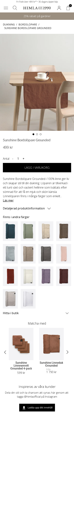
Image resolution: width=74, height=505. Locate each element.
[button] (5, 7)
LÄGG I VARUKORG (37, 168)
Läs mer (8, 200)
